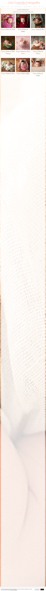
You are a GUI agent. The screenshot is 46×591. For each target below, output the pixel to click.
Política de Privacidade (14, 589)
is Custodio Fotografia (25, 3)
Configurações (37, 589)
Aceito (42, 589)
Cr (9, 3)
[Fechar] (44, 589)
